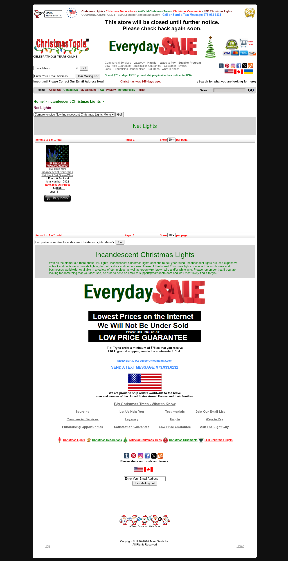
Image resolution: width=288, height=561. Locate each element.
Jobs (108, 69)
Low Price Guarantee (118, 65)
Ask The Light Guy (214, 427)
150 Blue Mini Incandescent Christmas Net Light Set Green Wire (57, 172)
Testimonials (175, 411)
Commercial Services (118, 62)
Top (47, 546)
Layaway (139, 62)
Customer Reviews (175, 65)
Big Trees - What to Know (163, 69)
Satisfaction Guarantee (147, 65)
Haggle (175, 419)
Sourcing (83, 411)
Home (39, 101)
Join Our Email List (210, 411)
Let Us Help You (131, 411)
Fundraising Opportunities (129, 69)
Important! (40, 81)
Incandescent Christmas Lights (74, 101)
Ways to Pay (214, 419)
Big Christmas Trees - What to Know (145, 404)
